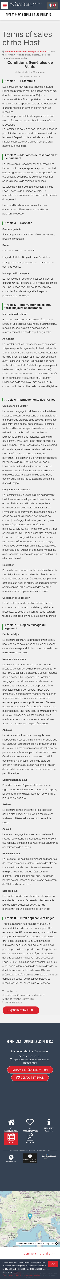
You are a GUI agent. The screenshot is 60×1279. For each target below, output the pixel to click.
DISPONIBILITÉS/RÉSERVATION (30, 1069)
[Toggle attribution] (56, 1243)
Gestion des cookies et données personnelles (21, 1275)
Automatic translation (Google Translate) (25, 51)
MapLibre (50, 1243)
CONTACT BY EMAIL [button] (23, 1010)
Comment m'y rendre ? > (39, 1253)
